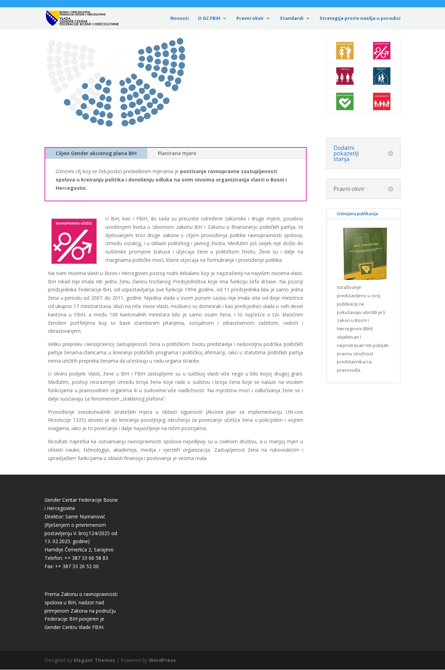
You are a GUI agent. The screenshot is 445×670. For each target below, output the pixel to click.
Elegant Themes (94, 660)
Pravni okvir (250, 18)
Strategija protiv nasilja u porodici (359, 18)
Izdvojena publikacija (357, 214)
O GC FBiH (209, 18)
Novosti (179, 18)
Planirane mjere (177, 153)
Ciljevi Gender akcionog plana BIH (96, 153)
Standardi (292, 18)
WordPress (162, 660)
